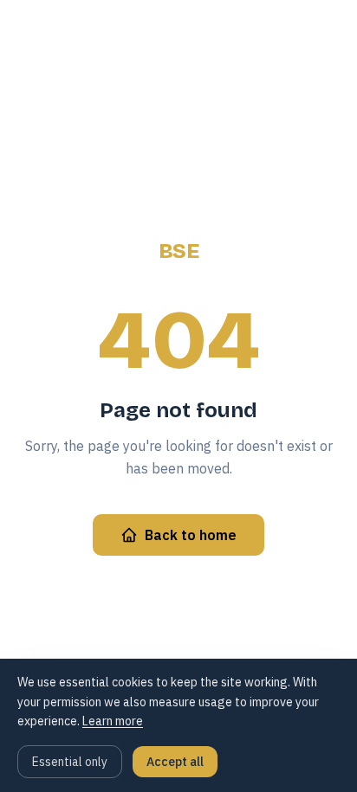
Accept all (175, 761)
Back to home (191, 535)
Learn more (112, 721)
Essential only (69, 761)
